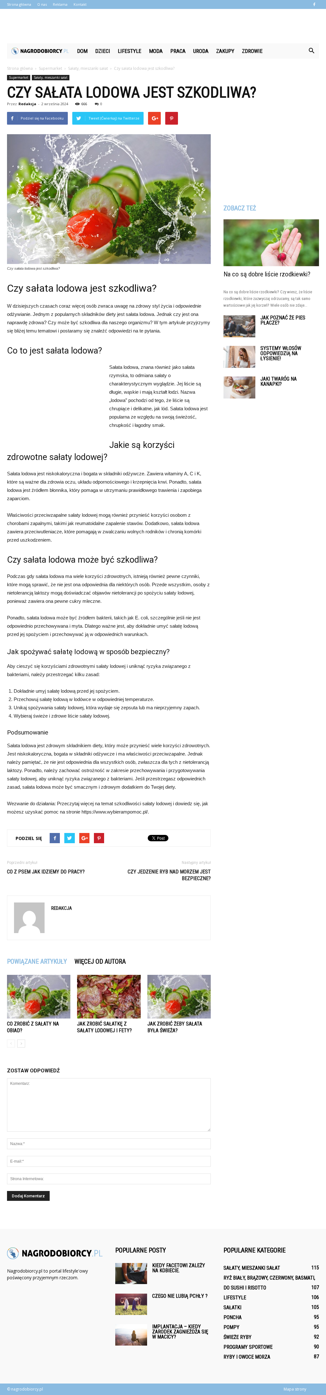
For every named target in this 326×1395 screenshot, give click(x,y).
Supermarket (18, 77)
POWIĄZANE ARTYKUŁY (37, 961)
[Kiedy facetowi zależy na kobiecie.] (131, 1273)
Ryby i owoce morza (246, 1357)
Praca (178, 51)
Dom (82, 51)
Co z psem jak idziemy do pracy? (46, 872)
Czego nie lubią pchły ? (180, 1296)
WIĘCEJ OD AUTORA (100, 961)
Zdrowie (252, 51)
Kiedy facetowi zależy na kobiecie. (178, 1268)
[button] (311, 51)
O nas (42, 4)
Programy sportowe (248, 1347)
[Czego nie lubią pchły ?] (131, 1304)
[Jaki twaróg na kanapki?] (239, 387)
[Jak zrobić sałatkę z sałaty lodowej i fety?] (108, 997)
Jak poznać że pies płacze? (282, 320)
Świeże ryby (237, 1337)
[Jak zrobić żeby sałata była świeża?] (179, 997)
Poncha (232, 1317)
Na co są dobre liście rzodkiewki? (266, 274)
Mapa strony (295, 1389)
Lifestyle (129, 51)
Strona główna (19, 4)
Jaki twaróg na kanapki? (278, 381)
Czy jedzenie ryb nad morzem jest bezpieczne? (169, 875)
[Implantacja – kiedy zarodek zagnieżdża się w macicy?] (131, 1335)
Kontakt (80, 4)
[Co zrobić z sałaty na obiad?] (38, 997)
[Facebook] (314, 4)
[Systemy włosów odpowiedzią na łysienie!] (239, 357)
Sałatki (232, 1307)
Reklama (60, 4)
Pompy (231, 1327)
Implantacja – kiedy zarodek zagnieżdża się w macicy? (180, 1332)
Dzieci (102, 51)
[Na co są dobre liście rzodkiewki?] (271, 242)
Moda (156, 51)
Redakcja (27, 103)
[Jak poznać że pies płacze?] (239, 326)
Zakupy (225, 51)
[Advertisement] (163, 26)
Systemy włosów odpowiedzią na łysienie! (280, 353)
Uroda (201, 51)
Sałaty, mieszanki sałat (50, 77)
